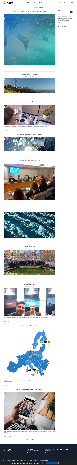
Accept (49, 462)
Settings (61, 462)
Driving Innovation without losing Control (63, 20)
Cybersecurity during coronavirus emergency (29, 101)
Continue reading (29, 68)
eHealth (19, 436)
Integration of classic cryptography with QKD (29, 325)
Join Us (60, 2)
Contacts (66, 2)
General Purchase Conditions (43, 460)
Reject (55, 462)
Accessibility (36, 460)
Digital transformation (16, 436)
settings (41, 463)
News (29, 10)
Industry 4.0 (22, 436)
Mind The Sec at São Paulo (29, 284)
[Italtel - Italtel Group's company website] (8, 2)
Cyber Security (11, 130)
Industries (34, 2)
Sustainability (53, 2)
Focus (29, 73)
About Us (40, 2)
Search (59, 10)
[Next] (33, 439)
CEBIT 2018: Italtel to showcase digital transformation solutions (29, 389)
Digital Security (14, 205)
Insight (46, 2)
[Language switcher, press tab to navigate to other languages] (72, 2)
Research (15, 385)
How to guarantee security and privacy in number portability (29, 134)
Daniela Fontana (32, 13)
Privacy (24, 460)
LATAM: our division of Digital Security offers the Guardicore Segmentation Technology (29, 11)
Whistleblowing (19, 460)
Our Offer (27, 2)
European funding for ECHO (29, 246)
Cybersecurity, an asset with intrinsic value (29, 74)
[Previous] (25, 439)
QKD (13, 385)
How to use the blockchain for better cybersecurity (29, 208)
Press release (29, 388)
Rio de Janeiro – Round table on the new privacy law (29, 160)
